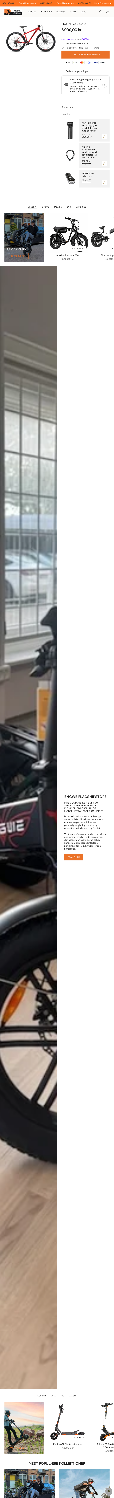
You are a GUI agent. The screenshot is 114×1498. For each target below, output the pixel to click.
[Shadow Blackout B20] (68, 233)
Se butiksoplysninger (77, 71)
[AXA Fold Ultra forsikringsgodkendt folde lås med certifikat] (70, 130)
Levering (66, 114)
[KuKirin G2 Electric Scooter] (68, 1421)
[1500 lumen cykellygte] (70, 179)
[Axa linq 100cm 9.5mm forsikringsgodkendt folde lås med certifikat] (70, 155)
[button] (46, 11)
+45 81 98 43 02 (43, 3)
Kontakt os (67, 107)
